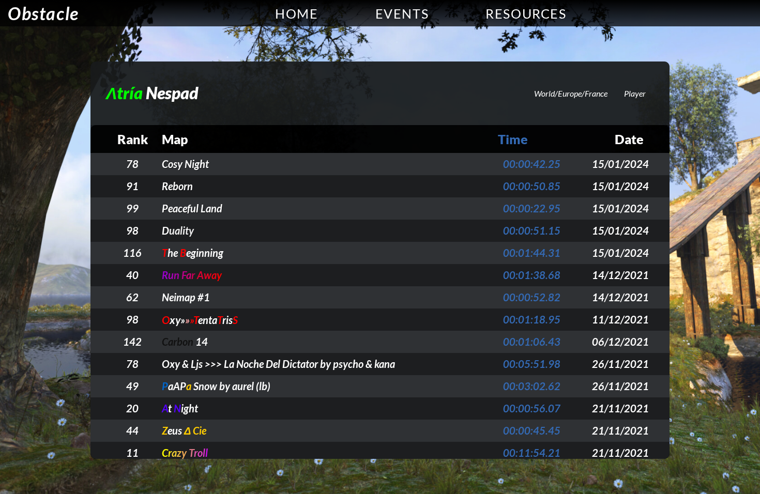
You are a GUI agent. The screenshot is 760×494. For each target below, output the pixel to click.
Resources (525, 13)
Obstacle (43, 13)
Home (296, 13)
